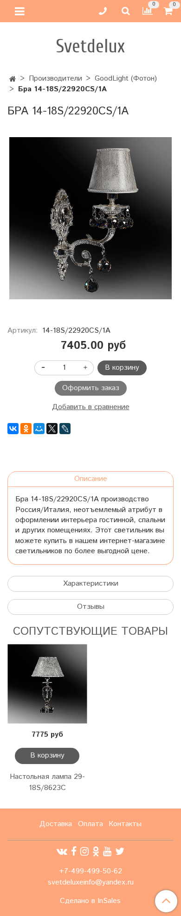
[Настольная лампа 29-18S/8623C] (47, 684)
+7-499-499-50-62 (90, 871)
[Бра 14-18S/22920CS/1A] (90, 218)
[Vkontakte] (62, 852)
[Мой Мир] (39, 428)
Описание (90, 479)
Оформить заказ (90, 388)
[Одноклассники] (26, 428)
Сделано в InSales (90, 901)
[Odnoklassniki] (95, 852)
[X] (52, 428)
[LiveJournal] (65, 428)
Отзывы (90, 606)
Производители (55, 78)
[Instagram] (84, 852)
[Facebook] (74, 852)
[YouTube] (107, 852)
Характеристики (90, 583)
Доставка (55, 824)
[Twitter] (119, 852)
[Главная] (12, 79)
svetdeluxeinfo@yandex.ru (91, 882)
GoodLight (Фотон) (126, 78)
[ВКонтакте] (13, 428)
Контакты (125, 824)
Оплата (90, 824)
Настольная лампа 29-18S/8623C (47, 782)
